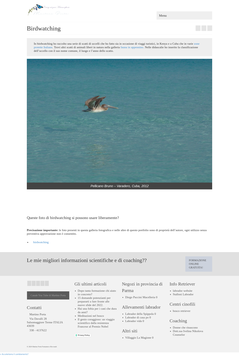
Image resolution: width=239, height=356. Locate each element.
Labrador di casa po (137, 317)
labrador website (182, 290)
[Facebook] (29, 283)
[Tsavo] (198, 28)
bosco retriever (181, 311)
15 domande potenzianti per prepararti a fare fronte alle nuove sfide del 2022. (94, 301)
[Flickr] (42, 283)
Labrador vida (133, 321)
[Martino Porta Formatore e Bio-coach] (56, 10)
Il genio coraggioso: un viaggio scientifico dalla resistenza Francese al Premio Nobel (96, 323)
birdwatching (41, 242)
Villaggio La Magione (138, 337)
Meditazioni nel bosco (91, 315)
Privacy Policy (84, 335)
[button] (14, 354)
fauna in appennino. (132, 47)
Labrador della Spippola (139, 313)
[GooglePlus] (38, 283)
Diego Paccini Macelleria (140, 297)
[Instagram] (34, 283)
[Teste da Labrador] (209, 28)
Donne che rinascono (185, 327)
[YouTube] (47, 283)
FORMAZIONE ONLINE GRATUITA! (197, 264)
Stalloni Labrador (183, 294)
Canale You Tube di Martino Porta (48, 295)
